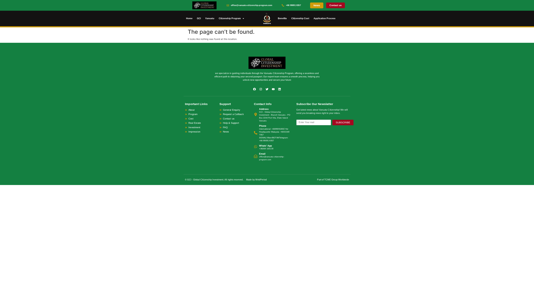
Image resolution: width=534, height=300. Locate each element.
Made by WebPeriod (256, 179)
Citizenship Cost (300, 18)
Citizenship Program (230, 18)
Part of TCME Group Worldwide (333, 179)
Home (189, 18)
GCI (199, 18)
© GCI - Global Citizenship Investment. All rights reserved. (214, 179)
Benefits (282, 18)
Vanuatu (209, 18)
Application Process (325, 18)
